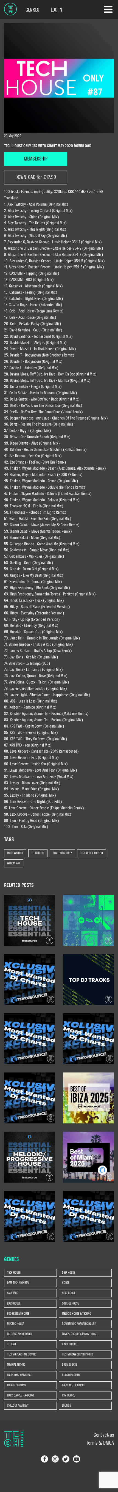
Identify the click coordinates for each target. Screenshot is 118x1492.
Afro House (68, 1293)
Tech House (37, 853)
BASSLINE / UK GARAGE (74, 1385)
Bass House (13, 1303)
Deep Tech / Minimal (18, 1282)
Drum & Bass (69, 1364)
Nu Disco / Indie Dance (19, 1334)
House (65, 1282)
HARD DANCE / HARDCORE (20, 1395)
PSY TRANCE (68, 1395)
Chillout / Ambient (18, 1405)
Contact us (104, 1435)
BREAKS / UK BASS (16, 1385)
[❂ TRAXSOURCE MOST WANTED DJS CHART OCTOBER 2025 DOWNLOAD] (29, 1097)
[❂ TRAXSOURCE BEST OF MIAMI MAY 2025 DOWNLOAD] (88, 1157)
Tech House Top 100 (91, 853)
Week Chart (13, 863)
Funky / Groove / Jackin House (79, 1334)
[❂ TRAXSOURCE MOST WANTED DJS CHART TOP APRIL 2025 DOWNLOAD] (88, 1216)
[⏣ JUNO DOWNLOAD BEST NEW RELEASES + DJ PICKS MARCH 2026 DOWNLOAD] (88, 979)
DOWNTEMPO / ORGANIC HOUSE (78, 1323)
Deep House (68, 1272)
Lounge (66, 1405)
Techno (11, 1344)
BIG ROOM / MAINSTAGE (19, 1375)
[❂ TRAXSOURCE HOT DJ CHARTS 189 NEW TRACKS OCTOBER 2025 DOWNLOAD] (88, 1038)
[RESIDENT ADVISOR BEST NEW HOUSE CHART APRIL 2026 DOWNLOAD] (88, 920)
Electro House (15, 1323)
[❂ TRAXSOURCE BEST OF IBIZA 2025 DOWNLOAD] (88, 1097)
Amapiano (12, 1293)
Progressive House (18, 1313)
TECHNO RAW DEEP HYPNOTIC (77, 1354)
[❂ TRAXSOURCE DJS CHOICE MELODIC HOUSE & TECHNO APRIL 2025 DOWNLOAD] (29, 1157)
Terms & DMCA (100, 1443)
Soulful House (70, 1303)
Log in (56, 10)
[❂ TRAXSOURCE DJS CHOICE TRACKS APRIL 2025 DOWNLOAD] (29, 1216)
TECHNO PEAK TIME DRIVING (21, 1354)
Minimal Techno (16, 1364)
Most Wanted (15, 853)
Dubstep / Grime (71, 1375)
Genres (32, 10)
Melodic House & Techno (76, 1313)
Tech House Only (62, 853)
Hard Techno (69, 1344)
